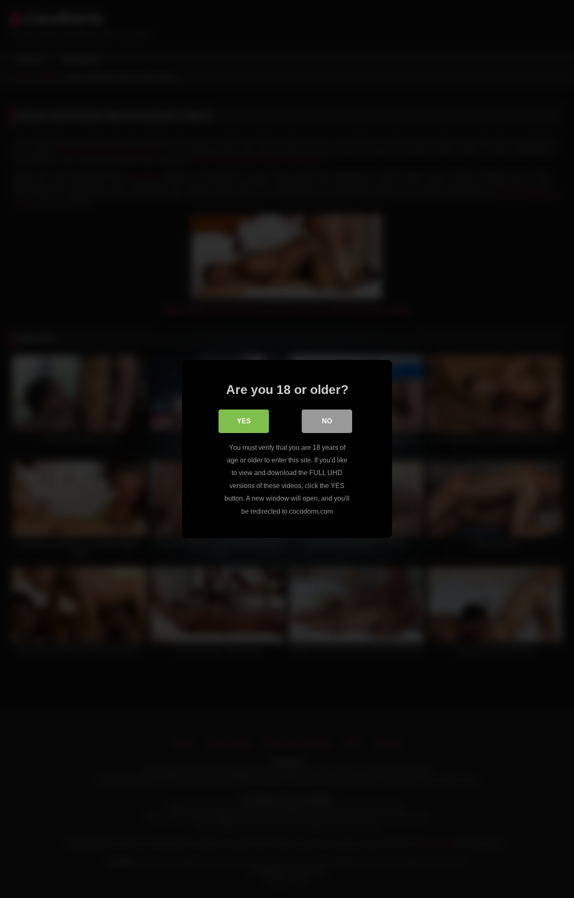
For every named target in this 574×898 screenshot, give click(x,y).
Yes (244, 421)
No (327, 421)
